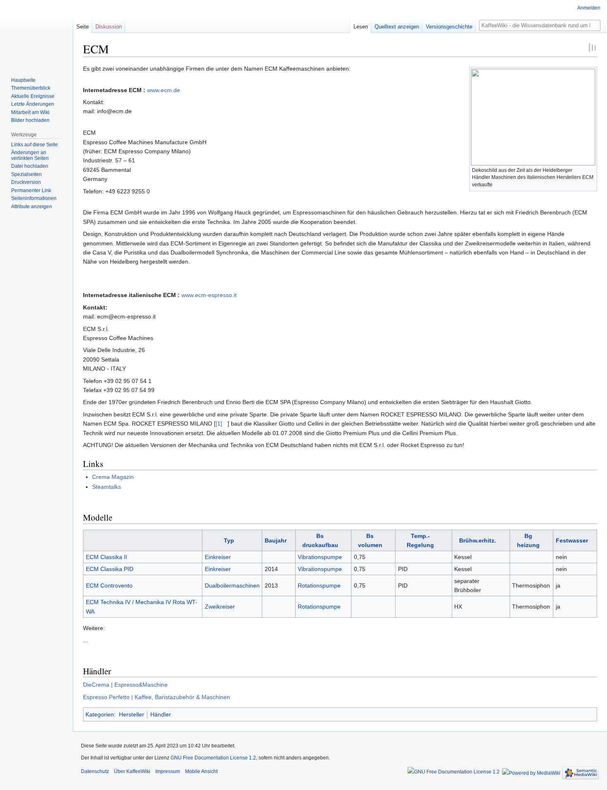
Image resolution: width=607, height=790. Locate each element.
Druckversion (26, 182)
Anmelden (588, 8)
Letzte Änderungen (32, 104)
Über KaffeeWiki (132, 771)
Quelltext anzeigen (397, 27)
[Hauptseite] (36, 33)
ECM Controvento (109, 585)
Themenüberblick (30, 88)
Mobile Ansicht (201, 771)
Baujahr (276, 540)
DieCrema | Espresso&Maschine (125, 684)
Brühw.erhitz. (477, 540)
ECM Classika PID (109, 569)
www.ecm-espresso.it (209, 295)
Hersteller (131, 714)
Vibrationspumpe (320, 557)
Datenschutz (95, 771)
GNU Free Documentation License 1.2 (213, 758)
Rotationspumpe (319, 585)
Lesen (360, 27)
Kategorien (99, 714)
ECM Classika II (106, 557)
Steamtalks (106, 486)
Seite (82, 27)
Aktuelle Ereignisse (33, 96)
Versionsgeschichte (449, 27)
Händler (160, 714)
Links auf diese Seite (34, 145)
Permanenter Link (31, 190)
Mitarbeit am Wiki (30, 112)
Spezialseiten (26, 174)
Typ (229, 540)
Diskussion (108, 27)
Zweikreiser (220, 606)
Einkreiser (218, 557)
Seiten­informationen (34, 198)
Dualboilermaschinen (232, 585)
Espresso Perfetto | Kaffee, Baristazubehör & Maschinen (156, 697)
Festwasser (572, 540)
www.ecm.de (163, 90)
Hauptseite (23, 80)
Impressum (167, 771)
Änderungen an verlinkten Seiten (30, 155)
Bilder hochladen (30, 120)
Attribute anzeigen (31, 206)
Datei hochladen (29, 166)
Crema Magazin (113, 477)
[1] (219, 423)
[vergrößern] (591, 169)
